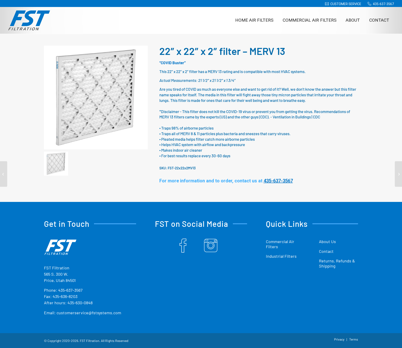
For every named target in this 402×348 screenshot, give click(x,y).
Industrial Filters (281, 256)
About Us (327, 241)
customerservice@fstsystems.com (89, 312)
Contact (326, 251)
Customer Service (345, 4)
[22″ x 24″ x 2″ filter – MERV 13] (398, 174)
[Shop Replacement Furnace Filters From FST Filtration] (29, 20)
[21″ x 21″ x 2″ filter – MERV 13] (3, 174)
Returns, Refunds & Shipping (337, 263)
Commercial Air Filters (280, 244)
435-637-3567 (383, 4)
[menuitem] (342, 4)
